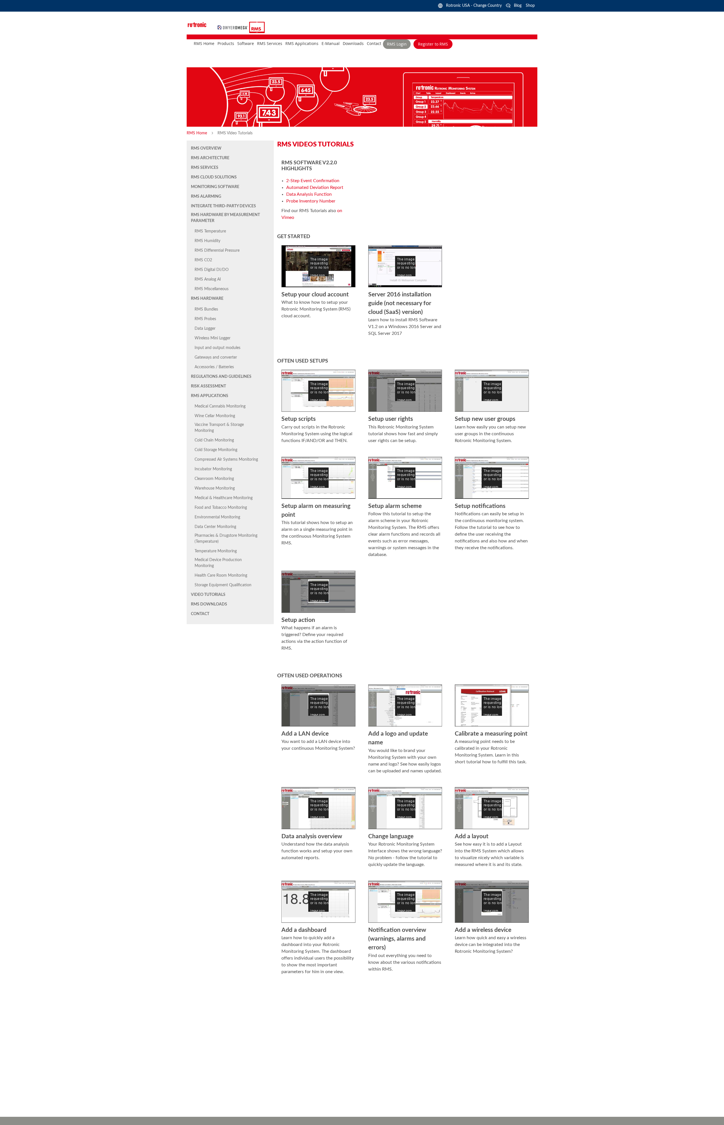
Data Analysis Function (309, 194)
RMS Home (197, 133)
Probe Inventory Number (310, 201)
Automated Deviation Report (314, 187)
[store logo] (233, 27)
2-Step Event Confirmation (312, 180)
